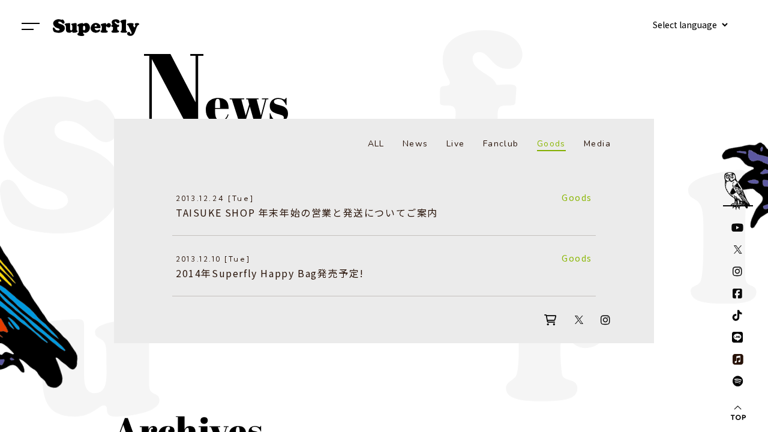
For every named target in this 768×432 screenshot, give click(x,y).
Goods (551, 143)
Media (597, 143)
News (415, 143)
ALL (376, 143)
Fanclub (501, 143)
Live (455, 143)
